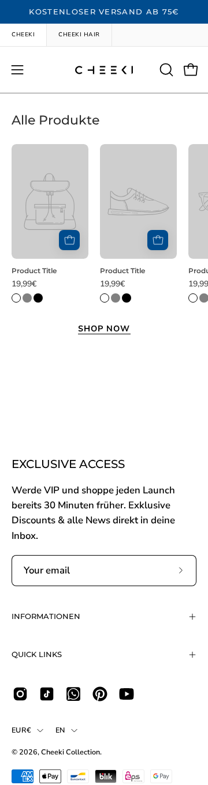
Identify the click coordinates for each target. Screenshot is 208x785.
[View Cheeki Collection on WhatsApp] (73, 694)
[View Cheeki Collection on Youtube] (126, 694)
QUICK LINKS (37, 654)
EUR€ (21, 730)
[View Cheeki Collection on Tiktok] (46, 694)
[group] (104, 12)
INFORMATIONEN (46, 616)
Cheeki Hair (79, 35)
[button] (165, 70)
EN (60, 730)
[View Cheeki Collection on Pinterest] (100, 694)
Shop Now (104, 328)
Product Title (34, 270)
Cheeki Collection (70, 752)
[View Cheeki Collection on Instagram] (20, 694)
